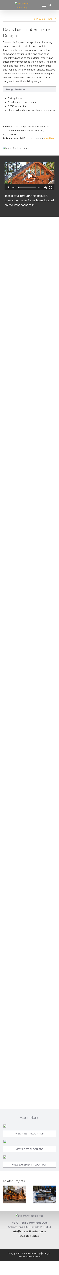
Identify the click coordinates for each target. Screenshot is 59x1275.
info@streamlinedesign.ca (29, 1231)
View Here (49, 138)
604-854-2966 (29, 1236)
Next (51, 18)
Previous (41, 18)
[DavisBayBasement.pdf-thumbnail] (4, 1156)
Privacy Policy (34, 1256)
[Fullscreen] (50, 187)
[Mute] (45, 187)
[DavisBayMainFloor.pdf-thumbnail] (4, 1125)
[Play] (8, 187)
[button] (29, 176)
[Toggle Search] (50, 5)
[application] (29, 176)
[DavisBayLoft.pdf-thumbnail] (4, 1141)
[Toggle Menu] (41, 5)
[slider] (27, 187)
